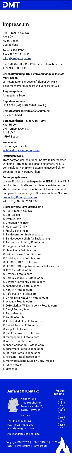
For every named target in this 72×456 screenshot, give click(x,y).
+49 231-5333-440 (21, 421)
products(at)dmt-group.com (20, 197)
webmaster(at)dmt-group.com (21, 150)
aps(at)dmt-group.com (20, 428)
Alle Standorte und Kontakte (23, 433)
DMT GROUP (41, 442)
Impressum (23, 445)
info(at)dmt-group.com (17, 58)
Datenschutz (40, 445)
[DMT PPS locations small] (13, 405)
